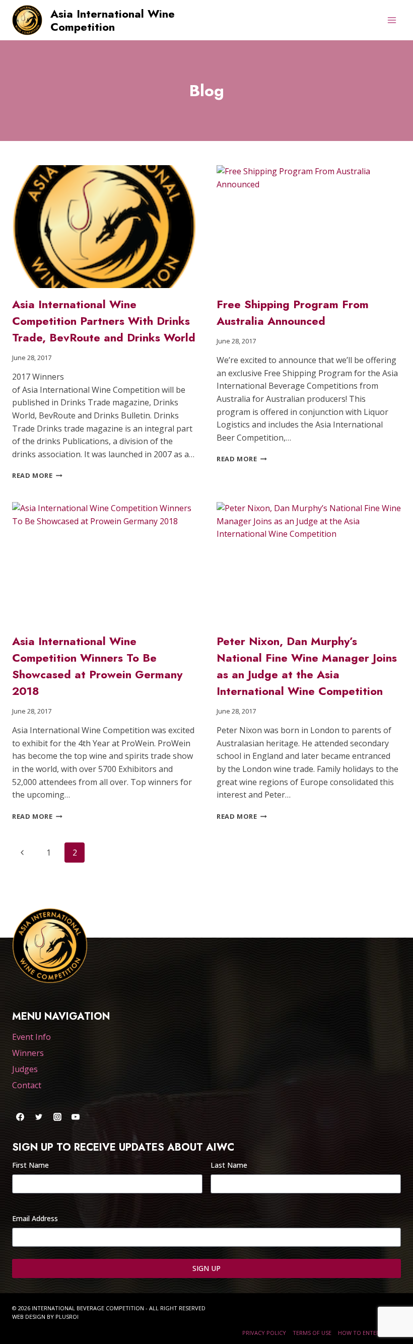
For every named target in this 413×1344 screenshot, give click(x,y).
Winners (28, 1052)
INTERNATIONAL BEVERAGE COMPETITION (88, 1308)
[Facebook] (20, 1117)
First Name (30, 1165)
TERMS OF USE (312, 1332)
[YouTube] (75, 1117)
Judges (25, 1069)
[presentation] (104, 226)
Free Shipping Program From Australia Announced (293, 312)
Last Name (229, 1165)
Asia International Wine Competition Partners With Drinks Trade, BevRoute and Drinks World (103, 320)
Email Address (35, 1218)
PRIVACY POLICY (264, 1332)
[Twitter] (39, 1117)
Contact (26, 1085)
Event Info (31, 1036)
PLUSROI (67, 1316)
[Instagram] (57, 1117)
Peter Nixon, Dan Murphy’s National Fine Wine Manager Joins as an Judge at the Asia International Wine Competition (307, 666)
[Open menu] (391, 20)
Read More (37, 475)
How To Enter (359, 1332)
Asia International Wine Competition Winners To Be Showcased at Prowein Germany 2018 (97, 666)
